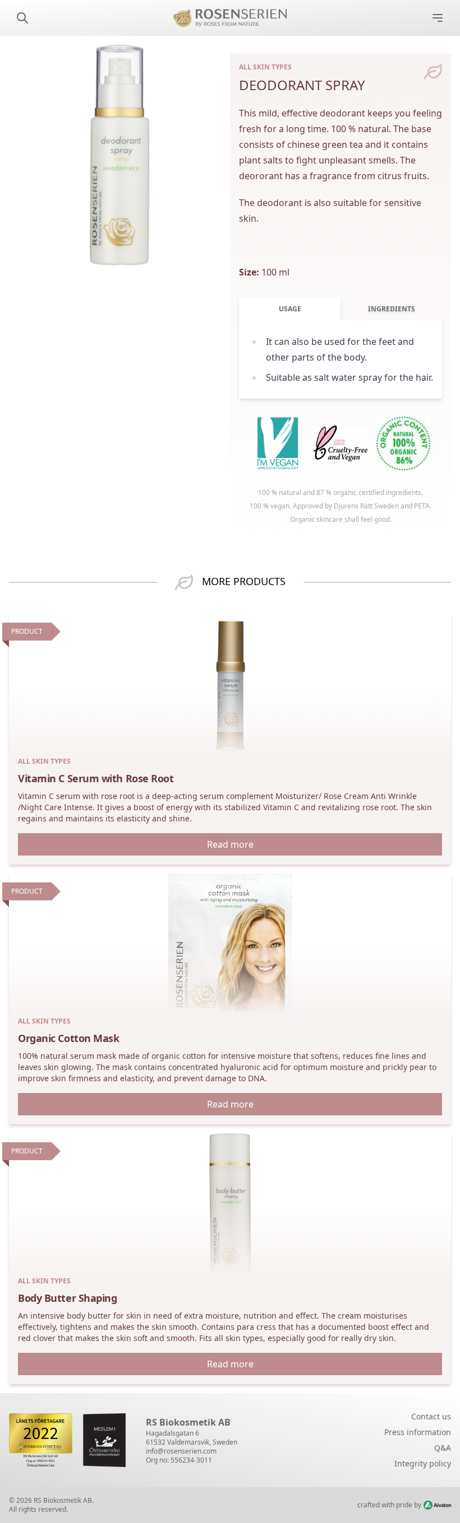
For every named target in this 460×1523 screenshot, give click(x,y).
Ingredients (391, 309)
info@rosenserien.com (181, 1451)
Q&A (442, 1447)
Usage (290, 309)
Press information (417, 1432)
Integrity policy (422, 1463)
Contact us (431, 1416)
